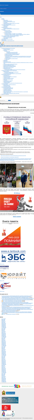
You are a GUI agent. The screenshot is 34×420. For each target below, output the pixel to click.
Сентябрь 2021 (4, 364)
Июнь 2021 (3, 365)
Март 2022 (3, 359)
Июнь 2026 (3, 320)
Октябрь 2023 (4, 344)
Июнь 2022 (3, 357)
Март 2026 (3, 322)
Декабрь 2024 (4, 334)
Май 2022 (3, 358)
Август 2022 (4, 355)
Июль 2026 (3, 319)
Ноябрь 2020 (4, 370)
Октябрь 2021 (4, 363)
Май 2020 (3, 375)
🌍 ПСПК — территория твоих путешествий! (9, 314)
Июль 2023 (3, 347)
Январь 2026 (4, 324)
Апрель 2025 (4, 331)
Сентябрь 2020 (4, 372)
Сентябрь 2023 (4, 345)
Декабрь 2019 (4, 379)
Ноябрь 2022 (4, 353)
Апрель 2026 (4, 321)
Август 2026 (4, 318)
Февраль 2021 (4, 368)
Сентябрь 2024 (4, 336)
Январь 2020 (4, 378)
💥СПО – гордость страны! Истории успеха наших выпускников (12, 300)
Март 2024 (3, 340)
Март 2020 (3, 377)
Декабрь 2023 (4, 343)
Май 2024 (3, 339)
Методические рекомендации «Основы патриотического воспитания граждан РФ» (13, 155)
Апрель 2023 (4, 349)
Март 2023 (3, 350)
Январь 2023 (4, 351)
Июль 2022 (3, 356)
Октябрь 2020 (4, 371)
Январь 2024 (4, 342)
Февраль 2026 (4, 323)
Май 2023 (3, 348)
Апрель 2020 (4, 376)
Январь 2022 (4, 361)
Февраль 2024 (4, 341)
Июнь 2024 (3, 338)
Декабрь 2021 (4, 362)
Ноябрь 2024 (4, 335)
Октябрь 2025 (4, 326)
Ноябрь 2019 (4, 380)
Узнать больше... (4, 410)
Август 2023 (4, 346)
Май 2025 (3, 330)
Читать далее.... (2, 270)
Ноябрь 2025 (4, 325)
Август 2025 (4, 328)
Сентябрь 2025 (4, 327)
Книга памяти (17, 216)
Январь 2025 (4, 333)
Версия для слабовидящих (5, 14)
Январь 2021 (4, 369)
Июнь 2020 (3, 374)
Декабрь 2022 (4, 352)
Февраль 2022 (4, 360)
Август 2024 (4, 337)
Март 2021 (3, 367)
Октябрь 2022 (4, 354)
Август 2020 (4, 373)
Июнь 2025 (3, 329)
